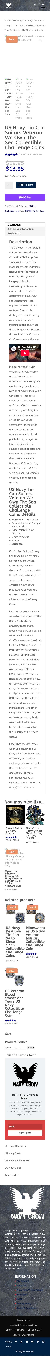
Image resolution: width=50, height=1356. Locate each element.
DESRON (28, 211)
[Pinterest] (38, 1342)
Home (8, 20)
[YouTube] (32, 1342)
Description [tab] (14, 224)
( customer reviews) (30, 154)
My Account (23, 1281)
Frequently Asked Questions (23, 1325)
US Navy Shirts (13, 1153)
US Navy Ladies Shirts (17, 1160)
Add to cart (26, 184)
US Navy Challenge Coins (26, 20)
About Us (21, 1285)
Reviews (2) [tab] (14, 233)
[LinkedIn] (27, 1342)
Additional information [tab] (21, 229)
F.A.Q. (19, 1299)
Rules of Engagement (23, 1335)
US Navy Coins (13, 1167)
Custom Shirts (23, 1320)
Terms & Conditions (27, 1308)
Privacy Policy (24, 1303)
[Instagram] (43, 1342)
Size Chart (22, 1294)
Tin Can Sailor (39, 211)
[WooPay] (25, 197)
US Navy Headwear (16, 1146)
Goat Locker (12, 1175)
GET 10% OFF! (34, 1330)
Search (31, 1048)
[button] (40, 39)
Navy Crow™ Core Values (30, 1290)
